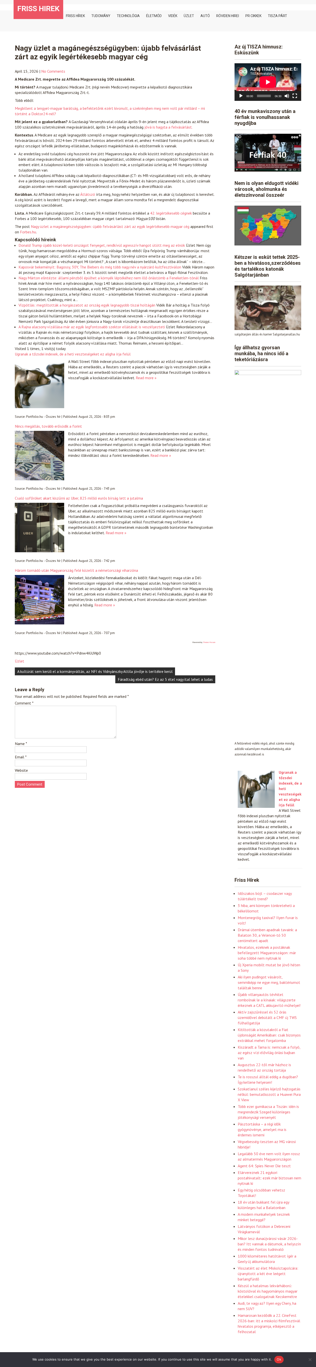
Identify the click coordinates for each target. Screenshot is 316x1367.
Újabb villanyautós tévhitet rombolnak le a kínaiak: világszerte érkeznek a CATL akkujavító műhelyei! (269, 1000)
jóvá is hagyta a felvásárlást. (168, 127)
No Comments (53, 71)
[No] (309, 1359)
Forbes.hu (28, 231)
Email (21, 756)
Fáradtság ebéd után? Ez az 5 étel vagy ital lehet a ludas (165, 679)
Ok (279, 1359)
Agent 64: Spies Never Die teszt (264, 1165)
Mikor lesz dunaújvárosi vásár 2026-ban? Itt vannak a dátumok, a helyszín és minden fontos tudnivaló (269, 1244)
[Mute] (286, 95)
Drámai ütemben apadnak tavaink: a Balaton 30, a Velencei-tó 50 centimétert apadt (267, 935)
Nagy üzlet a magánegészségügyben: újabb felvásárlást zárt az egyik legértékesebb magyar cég (110, 226)
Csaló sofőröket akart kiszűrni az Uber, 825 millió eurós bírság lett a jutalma (79, 498)
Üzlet (189, 16)
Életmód (154, 16)
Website (21, 770)
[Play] (240, 95)
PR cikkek (253, 16)
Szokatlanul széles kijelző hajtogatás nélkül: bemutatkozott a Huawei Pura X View (269, 1094)
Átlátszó (87, 194)
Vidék (172, 16)
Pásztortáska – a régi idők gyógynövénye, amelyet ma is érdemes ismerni (262, 1129)
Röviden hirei (227, 16)
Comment (24, 703)
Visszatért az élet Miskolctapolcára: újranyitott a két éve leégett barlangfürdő (268, 1273)
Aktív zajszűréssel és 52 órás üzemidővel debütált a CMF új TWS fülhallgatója (267, 1017)
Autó (205, 16)
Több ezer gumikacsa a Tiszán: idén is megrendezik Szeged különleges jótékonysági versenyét (268, 1112)
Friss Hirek (38, 8)
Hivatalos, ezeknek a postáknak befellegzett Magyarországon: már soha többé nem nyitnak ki (267, 953)
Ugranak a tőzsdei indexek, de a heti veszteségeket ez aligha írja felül (73, 354)
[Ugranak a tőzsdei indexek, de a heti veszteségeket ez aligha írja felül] (256, 806)
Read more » (146, 377)
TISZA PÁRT (277, 16)
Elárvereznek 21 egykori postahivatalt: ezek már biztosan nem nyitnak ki (269, 1178)
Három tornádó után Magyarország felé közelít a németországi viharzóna (76, 570)
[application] (268, 82)
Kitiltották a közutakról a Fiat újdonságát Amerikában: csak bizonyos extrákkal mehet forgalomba (269, 1035)
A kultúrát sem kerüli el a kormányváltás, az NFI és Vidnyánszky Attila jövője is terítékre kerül (95, 671)
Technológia (128, 16)
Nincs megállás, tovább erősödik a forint (48, 426)
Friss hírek (75, 16)
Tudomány (100, 16)
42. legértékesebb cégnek (171, 213)
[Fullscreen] (294, 95)
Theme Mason (209, 642)
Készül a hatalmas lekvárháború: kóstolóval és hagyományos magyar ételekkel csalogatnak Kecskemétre (267, 1291)
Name (21, 743)
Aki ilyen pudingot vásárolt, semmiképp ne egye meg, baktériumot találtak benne (269, 982)
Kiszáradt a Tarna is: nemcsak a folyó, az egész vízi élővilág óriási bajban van (269, 1052)
